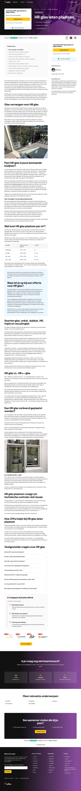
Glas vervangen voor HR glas (16, 49)
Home (37, 9)
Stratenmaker (52, 767)
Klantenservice (73, 2)
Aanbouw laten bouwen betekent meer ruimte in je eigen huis (70, 769)
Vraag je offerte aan (18, 19)
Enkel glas (54, 701)
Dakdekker (51, 761)
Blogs (34, 772)
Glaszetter (43, 9)
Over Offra (67, 763)
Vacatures (35, 761)
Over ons (22, 2)
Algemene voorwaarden (9, 778)
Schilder (51, 765)
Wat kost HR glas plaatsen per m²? (17, 54)
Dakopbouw (67, 773)
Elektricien (51, 758)
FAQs (34, 770)
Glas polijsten (32, 703)
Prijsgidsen (35, 767)
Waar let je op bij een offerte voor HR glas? (19, 56)
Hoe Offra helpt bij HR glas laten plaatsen (19, 68)
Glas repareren (9, 703)
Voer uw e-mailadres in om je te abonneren (13, 764)
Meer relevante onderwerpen (16, 73)
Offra (26, 508)
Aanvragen (67, 756)
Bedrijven (35, 765)
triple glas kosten (32, 353)
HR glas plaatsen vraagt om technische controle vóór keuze (23, 66)
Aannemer (51, 756)
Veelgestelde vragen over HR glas (17, 70)
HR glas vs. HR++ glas (14, 61)
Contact (35, 756)
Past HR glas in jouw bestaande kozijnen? (19, 52)
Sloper (50, 772)
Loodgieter (51, 763)
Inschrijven (7, 771)
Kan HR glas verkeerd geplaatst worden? (19, 63)
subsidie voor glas (8, 484)
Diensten (67, 765)
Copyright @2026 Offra (24, 778)
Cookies (16, 778)
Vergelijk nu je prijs (40, 731)
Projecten (15, 2)
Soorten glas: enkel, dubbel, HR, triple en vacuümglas (22, 59)
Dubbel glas (31, 701)
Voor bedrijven (30, 2)
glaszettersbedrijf (16, 184)
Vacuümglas (7, 358)
